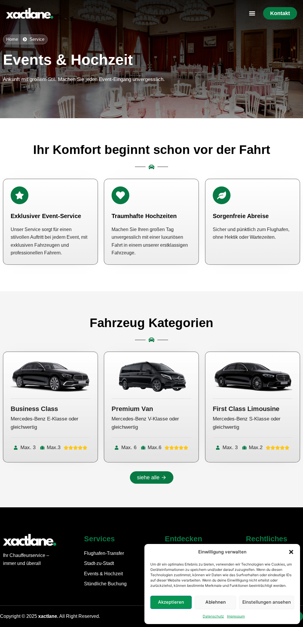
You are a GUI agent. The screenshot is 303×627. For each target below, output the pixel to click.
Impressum (236, 616)
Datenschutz (213, 616)
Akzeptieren (171, 602)
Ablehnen (215, 602)
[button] (291, 552)
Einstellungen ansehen (266, 602)
